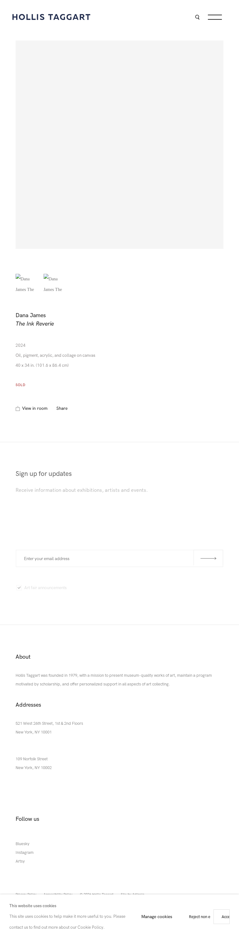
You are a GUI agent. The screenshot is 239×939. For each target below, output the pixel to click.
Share (62, 408)
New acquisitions (39, 600)
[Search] (197, 18)
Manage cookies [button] (156, 916)
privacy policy (162, 507)
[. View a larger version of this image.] (28, 286)
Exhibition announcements (108, 586)
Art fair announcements (45, 585)
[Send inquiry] (208, 557)
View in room (35, 408)
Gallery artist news (166, 588)
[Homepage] (51, 17)
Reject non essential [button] (206, 916)
